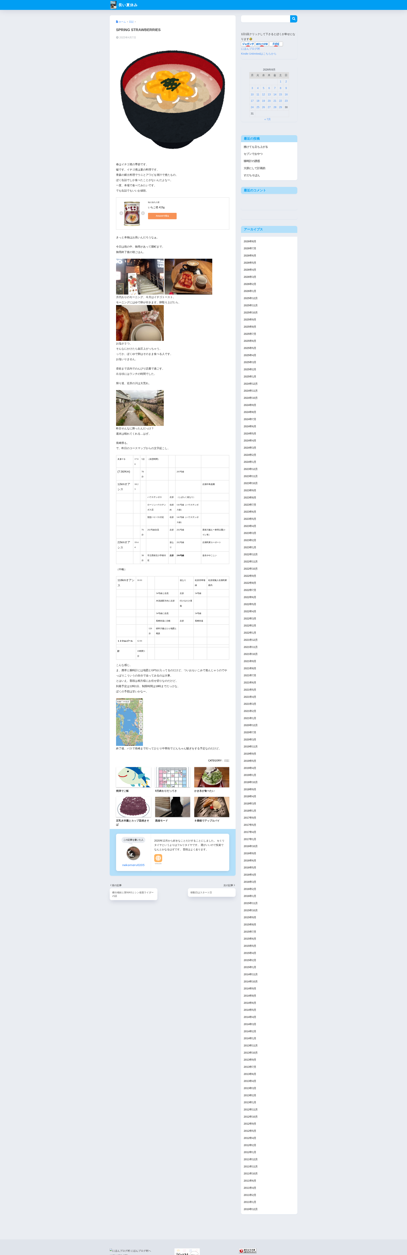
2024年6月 (250, 426)
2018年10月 (251, 782)
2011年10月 (251, 1173)
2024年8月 (250, 412)
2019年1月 (250, 775)
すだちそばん (252, 175)
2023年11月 (251, 476)
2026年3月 (250, 276)
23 (286, 100)
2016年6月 (250, 860)
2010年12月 (251, 1209)
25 (257, 107)
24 (252, 107)
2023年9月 (250, 490)
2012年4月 (250, 1138)
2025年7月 (250, 333)
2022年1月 (250, 632)
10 (252, 94)
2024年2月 (250, 454)
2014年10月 (251, 981)
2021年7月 (250, 675)
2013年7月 (250, 1066)
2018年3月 (250, 803)
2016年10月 (251, 846)
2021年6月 (250, 682)
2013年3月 (250, 1088)
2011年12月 (251, 1159)
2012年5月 (250, 1130)
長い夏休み (127, 5)
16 (286, 94)
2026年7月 (250, 248)
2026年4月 (250, 269)
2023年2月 (250, 540)
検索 (293, 18)
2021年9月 (250, 661)
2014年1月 (250, 1038)
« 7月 (267, 119)
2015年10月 (251, 910)
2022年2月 (250, 625)
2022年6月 (250, 597)
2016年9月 (250, 853)
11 (257, 94)
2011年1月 (250, 1202)
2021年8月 (250, 668)
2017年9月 (250, 817)
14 (274, 94)
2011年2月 (250, 1195)
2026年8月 (250, 241)
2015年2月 (250, 960)
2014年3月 (250, 1024)
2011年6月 (250, 1180)
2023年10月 (251, 483)
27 (269, 107)
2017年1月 (250, 839)
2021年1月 (250, 718)
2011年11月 (251, 1166)
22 (280, 100)
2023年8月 (250, 497)
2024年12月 (251, 383)
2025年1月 (250, 376)
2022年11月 (251, 561)
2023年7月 (250, 504)
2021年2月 (250, 711)
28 (274, 107)
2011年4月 (250, 1187)
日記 (226, 760)
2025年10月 (251, 312)
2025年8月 (250, 326)
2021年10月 (251, 654)
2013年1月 (250, 1102)
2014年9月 (250, 988)
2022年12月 (251, 554)
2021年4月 (250, 696)
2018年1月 (250, 810)
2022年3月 (250, 618)
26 (263, 107)
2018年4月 (250, 796)
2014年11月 (251, 974)
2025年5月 (250, 348)
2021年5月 (250, 689)
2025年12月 (251, 298)
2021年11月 (251, 646)
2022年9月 (250, 575)
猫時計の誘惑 (252, 161)
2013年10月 (251, 1052)
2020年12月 (251, 725)
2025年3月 (250, 362)
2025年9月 (250, 319)
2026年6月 (250, 255)
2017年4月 (250, 832)
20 (269, 100)
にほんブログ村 (250, 48)
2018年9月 (250, 789)
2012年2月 (250, 1145)
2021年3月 (250, 703)
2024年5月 (250, 433)
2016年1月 (250, 896)
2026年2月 (250, 284)
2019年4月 (250, 767)
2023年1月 (250, 547)
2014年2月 (250, 1031)
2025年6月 (250, 340)
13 (269, 94)
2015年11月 (251, 903)
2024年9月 (250, 404)
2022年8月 (250, 582)
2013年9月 (250, 1059)
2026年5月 (250, 262)
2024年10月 (251, 397)
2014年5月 (250, 1009)
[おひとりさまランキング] (247, 1250)
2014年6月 (250, 1002)
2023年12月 (251, 469)
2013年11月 (251, 1045)
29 (280, 107)
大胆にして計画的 (254, 168)
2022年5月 (250, 604)
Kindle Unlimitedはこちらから (258, 53)
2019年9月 (250, 753)
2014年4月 (250, 1017)
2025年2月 (250, 369)
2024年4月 (250, 440)
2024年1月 (250, 461)
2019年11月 (251, 746)
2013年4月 (250, 1081)
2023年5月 (250, 518)
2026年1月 (250, 291)
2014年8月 (250, 995)
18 (257, 100)
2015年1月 (250, 967)
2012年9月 (250, 1123)
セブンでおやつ (253, 153)
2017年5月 (250, 824)
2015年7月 (250, 931)
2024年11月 (251, 390)
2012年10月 (251, 1116)
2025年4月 (250, 355)
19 (263, 100)
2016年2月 (250, 888)
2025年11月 (251, 305)
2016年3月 (250, 881)
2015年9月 (250, 917)
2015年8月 (250, 924)
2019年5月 (250, 760)
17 (252, 100)
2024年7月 (250, 419)
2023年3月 (250, 533)
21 (274, 100)
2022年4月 (250, 611)
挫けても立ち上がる (256, 146)
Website (158, 863)
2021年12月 (251, 639)
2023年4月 (250, 525)
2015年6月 (250, 938)
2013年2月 (250, 1095)
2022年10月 (251, 568)
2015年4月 (250, 953)
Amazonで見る (162, 216)
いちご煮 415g (156, 207)
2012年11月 (251, 1109)
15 (280, 94)
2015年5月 (250, 945)
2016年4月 (250, 874)
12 (263, 94)
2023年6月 (250, 511)
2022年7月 (250, 590)
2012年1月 (250, 1152)
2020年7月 (250, 732)
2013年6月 (250, 1074)
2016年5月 (250, 867)
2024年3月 (250, 447)
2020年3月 (250, 739)
